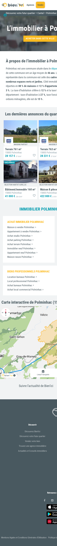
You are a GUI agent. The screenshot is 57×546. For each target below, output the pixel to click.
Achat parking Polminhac (19, 240)
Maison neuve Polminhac (19, 256)
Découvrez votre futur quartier (32, 436)
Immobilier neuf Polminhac (20, 248)
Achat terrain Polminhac (19, 244)
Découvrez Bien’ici (32, 431)
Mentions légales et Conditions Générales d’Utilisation (23, 537)
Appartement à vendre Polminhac (23, 231)
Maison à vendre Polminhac (20, 227)
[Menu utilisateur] (6, 15)
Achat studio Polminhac (19, 235)
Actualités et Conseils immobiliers (32, 451)
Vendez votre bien (32, 441)
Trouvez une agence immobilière (32, 446)
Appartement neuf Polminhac (21, 252)
